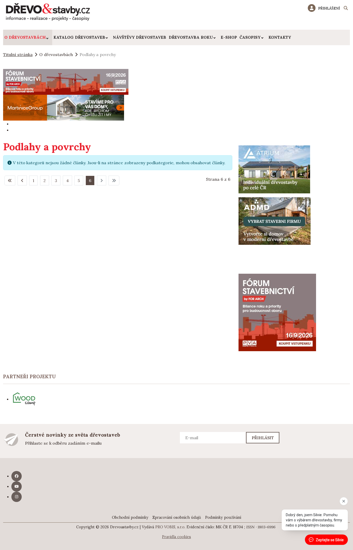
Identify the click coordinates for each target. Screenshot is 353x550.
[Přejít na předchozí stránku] (22, 180)
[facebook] (16, 476)
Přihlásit (263, 437)
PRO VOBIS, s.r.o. (170, 527)
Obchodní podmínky (130, 517)
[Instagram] (16, 496)
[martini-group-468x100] (63, 107)
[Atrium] (274, 168)
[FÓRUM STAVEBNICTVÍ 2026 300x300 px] (277, 312)
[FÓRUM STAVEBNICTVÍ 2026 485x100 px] (65, 81)
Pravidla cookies (176, 537)
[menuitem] (27, 37)
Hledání (346, 8)
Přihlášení (329, 8)
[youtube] (16, 486)
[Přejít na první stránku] (9, 180)
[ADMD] (275, 220)
